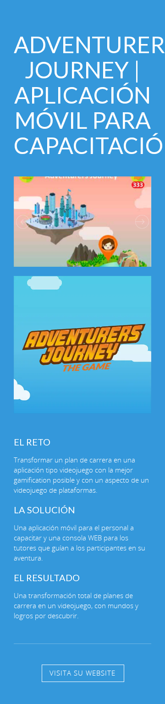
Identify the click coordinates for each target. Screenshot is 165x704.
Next (142, 222)
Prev (23, 222)
